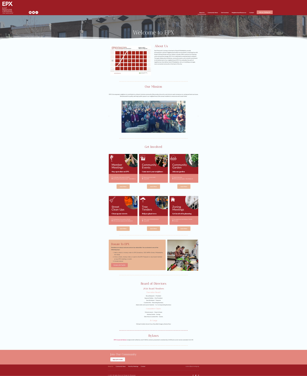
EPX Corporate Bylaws (120, 340)
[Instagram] (36, 12)
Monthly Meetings (133, 366)
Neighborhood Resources (239, 12)
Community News (213, 12)
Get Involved (224, 12)
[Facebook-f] (193, 375)
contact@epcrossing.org (192, 366)
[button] (109, 116)
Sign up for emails (118, 359)
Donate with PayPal (119, 265)
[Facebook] (30, 12)
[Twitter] (33, 12)
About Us (202, 12)
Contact (251, 12)
